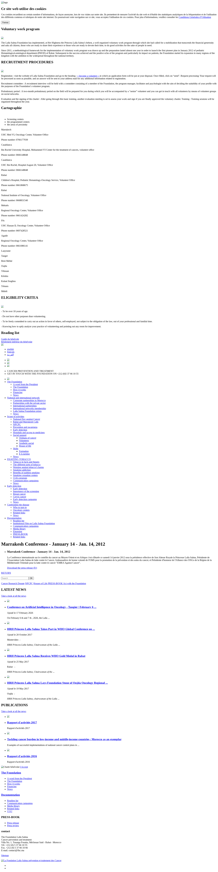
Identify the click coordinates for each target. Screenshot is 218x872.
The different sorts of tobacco (26, 464)
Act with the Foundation (74, 583)
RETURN (6, 573)
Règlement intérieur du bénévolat (16, 341)
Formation (24, 451)
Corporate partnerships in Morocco (29, 400)
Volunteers (24, 440)
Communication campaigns (26, 480)
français (10, 352)
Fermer (5, 22)
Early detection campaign (25, 499)
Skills (15, 448)
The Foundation (14, 381)
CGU (9, 811)
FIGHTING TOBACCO (19, 459)
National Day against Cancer (26, 419)
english (10, 349)
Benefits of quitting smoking (26, 472)
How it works (19, 389)
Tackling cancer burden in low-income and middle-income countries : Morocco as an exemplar (64, 739)
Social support (19, 435)
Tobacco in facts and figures (26, 462)
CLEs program (20, 478)
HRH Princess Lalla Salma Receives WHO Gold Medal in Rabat (46, 655)
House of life (25, 446)
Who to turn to (20, 507)
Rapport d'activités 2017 (22, 722)
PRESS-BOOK (20, 534)
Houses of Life (40, 583)
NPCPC (17, 424)
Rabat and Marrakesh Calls (25, 422)
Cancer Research (9, 583)
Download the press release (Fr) (22, 568)
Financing (17, 392)
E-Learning (24, 454)
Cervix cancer (19, 496)
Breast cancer (19, 494)
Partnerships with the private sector (29, 403)
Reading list (18, 520)
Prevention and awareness (25, 427)
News (16, 395)
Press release (13, 823)
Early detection (20, 430)
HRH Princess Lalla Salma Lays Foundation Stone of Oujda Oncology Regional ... (57, 682)
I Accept (24, 767)
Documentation (14, 518)
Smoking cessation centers (25, 475)
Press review (13, 825)
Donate (21, 583)
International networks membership (29, 408)
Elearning (17, 531)
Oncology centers (21, 510)
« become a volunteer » (88, 76)
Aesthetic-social (26, 443)
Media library (19, 529)
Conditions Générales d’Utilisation (195, 17)
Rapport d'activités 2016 (22, 756)
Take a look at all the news (13, 596)
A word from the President (25, 384)
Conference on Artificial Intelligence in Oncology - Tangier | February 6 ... (51, 607)
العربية (10, 354)
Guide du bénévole (10, 339)
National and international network (23, 397)
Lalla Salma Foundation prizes (27, 411)
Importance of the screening (26, 491)
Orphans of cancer (27, 438)
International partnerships (25, 406)
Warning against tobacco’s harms (28, 467)
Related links (19, 512)
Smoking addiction (22, 470)
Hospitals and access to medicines (29, 432)
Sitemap (5, 855)
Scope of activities (15, 416)
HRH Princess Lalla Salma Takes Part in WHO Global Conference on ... (51, 629)
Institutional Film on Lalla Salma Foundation (34, 523)
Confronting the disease (18, 504)
